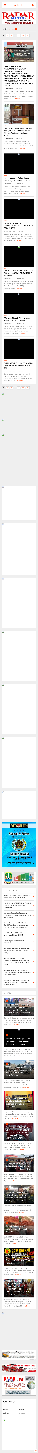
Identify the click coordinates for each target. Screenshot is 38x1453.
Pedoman (6, 1413)
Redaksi (21, 1409)
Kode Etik (22, 1413)
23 (18, 35)
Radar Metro (17, 5)
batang (12, 29)
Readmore (17, 98)
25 (27, 35)
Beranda (5, 1409)
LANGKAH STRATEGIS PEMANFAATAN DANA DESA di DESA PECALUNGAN (18, 225)
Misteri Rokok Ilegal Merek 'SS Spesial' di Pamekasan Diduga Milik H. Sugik (18, 1041)
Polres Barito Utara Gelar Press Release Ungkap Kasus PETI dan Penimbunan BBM (19, 1166)
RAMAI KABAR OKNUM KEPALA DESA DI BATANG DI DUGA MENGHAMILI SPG (19, 365)
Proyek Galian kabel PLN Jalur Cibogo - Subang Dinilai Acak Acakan (19, 1229)
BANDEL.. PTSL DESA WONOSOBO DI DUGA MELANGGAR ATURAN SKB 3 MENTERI (18, 273)
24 (23, 35)
